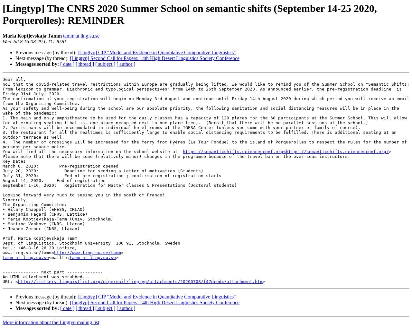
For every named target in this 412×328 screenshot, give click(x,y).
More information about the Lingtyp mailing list (51, 322)
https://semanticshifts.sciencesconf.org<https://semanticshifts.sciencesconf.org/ (286, 151)
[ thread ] (85, 64)
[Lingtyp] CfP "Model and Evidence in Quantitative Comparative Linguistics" (157, 52)
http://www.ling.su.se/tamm (87, 252)
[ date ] (67, 64)
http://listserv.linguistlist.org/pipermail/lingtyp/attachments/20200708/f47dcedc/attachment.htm (140, 281)
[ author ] (126, 64)
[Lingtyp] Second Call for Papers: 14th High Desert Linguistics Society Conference (154, 58)
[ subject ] (105, 64)
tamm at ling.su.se (81, 36)
